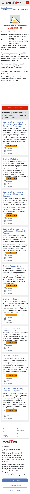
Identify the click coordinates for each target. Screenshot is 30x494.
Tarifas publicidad (6, 436)
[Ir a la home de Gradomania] (13, 3)
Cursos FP (20, 434)
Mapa (4, 429)
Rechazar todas (15, 485)
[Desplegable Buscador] (27, 2)
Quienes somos (7, 432)
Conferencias (21, 437)
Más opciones (15, 491)
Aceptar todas (15, 480)
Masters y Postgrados (20, 430)
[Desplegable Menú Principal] (3, 3)
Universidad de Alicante (16, 32)
